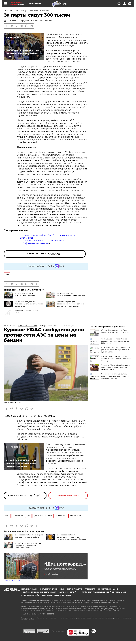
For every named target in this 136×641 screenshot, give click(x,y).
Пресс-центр (90, 589)
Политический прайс (30, 595)
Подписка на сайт (74, 589)
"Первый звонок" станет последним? (43, 240)
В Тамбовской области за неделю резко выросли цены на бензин (29, 536)
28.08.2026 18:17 (10, 326)
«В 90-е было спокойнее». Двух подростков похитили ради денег (115, 331)
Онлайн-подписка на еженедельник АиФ (38, 592)
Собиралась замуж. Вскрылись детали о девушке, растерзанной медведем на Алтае (115, 376)
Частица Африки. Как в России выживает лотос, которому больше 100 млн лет (115, 341)
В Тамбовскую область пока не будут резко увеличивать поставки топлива (28, 545)
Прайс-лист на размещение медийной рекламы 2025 (104, 592)
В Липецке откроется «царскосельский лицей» (25, 294)
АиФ (19, 402)
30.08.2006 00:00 (11, 11)
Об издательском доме (108, 589)
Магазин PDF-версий (67, 592)
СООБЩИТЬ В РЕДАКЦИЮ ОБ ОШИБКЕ (56, 595)
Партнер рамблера (58, 631)
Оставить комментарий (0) (68, 495)
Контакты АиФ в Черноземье (52, 589)
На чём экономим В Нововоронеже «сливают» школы (71, 294)
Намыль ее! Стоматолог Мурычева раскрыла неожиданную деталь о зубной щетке (115, 350)
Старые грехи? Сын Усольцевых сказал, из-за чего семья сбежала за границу (116, 358)
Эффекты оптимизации (36, 243)
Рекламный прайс (29, 589)
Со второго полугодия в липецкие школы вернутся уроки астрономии (29, 304)
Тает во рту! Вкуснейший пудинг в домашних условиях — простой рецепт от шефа (115, 367)
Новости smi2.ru (12, 580)
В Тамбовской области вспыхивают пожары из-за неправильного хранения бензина (71, 537)
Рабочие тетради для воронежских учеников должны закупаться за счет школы (70, 304)
